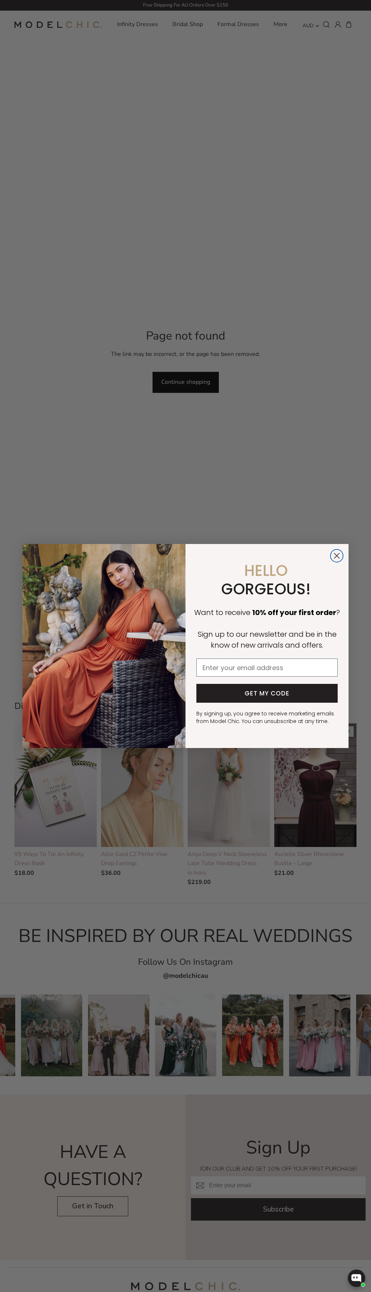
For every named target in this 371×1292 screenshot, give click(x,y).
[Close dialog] (336, 555)
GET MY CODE (267, 693)
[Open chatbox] (356, 1278)
